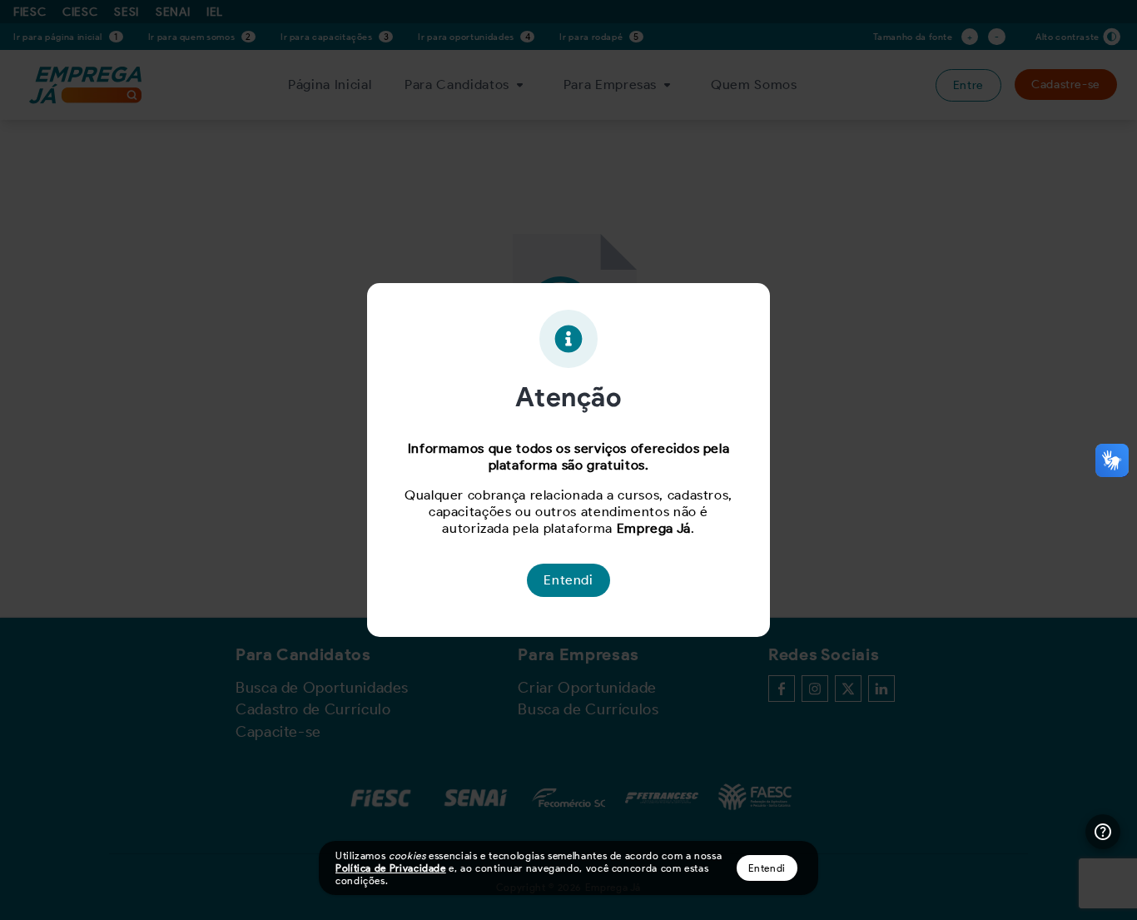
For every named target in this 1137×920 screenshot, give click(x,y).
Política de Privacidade (390, 868)
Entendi (767, 868)
